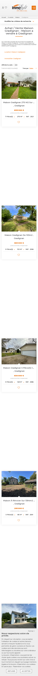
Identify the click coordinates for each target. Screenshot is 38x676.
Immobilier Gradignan (12, 58)
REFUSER (11, 671)
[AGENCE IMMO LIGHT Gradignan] (19, 8)
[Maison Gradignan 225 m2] (19, 617)
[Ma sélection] (6, 7)
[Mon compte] (3, 7)
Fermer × (31, 631)
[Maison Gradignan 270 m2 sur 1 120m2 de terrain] (19, 86)
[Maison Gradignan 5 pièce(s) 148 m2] (19, 351)
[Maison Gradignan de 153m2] (19, 219)
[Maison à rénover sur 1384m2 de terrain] (19, 484)
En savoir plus (7, 666)
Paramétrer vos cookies (21, 666)
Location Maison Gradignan (14, 52)
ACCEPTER (26, 671)
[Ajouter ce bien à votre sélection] (19, 122)
